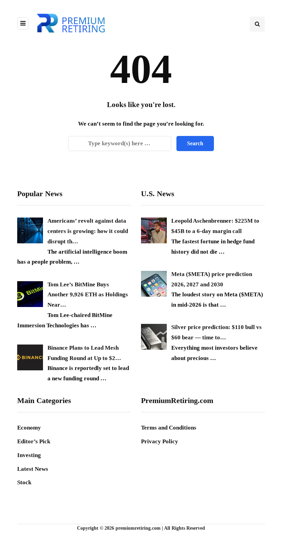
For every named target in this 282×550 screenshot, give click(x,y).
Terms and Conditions (168, 427)
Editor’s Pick (33, 441)
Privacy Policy (159, 441)
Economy (29, 427)
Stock (24, 482)
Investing (29, 455)
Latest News (32, 469)
